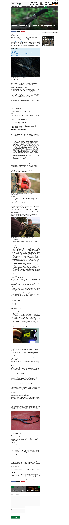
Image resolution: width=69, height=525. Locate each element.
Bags (48, 6)
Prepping (16, 6)
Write (22, 0)
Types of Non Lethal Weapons (16, 50)
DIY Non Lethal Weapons (30, 52)
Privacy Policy (55, 523)
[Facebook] (52, 0)
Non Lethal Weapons (15, 50)
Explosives (13, 52)
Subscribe (46, 523)
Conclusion (27, 53)
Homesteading (35, 6)
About (12, 0)
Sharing (28, 0)
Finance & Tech (27, 6)
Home (12, 6)
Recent (50, 32)
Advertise (24, 0)
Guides (41, 6)
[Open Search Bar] (57, 7)
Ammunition (13, 51)
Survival (21, 6)
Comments (55, 32)
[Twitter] (54, 0)
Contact (18, 0)
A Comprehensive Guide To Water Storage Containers (18, 489)
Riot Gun (12, 54)
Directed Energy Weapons (16, 55)
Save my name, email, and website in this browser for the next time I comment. (24, 514)
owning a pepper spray (30, 357)
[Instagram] (57, 0)
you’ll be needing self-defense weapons (21, 41)
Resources (15, 0)
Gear (45, 6)
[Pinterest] (55, 0)
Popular (45, 32)
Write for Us (40, 523)
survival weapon (21, 444)
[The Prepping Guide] (16, 3)
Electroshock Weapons (15, 54)
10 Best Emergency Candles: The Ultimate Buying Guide (33, 489)
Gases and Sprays (14, 53)
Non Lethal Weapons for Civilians (31, 52)
